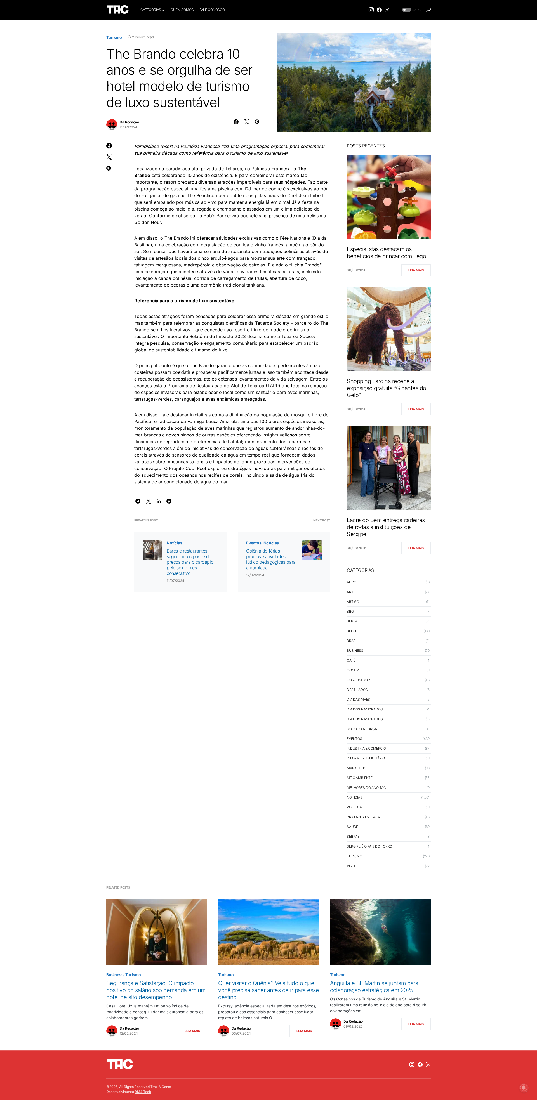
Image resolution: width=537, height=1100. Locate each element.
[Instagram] (371, 9)
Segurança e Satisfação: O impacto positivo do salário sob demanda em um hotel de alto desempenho (156, 990)
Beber (352, 621)
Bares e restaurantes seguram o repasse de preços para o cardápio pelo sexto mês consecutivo (190, 562)
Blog (351, 631)
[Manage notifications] (523, 1087)
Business (355, 650)
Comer (353, 670)
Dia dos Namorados (365, 709)
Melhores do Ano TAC (366, 787)
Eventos (254, 542)
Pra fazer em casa (363, 817)
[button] (411, 10)
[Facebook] (379, 9)
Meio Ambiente (360, 778)
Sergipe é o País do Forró (369, 846)
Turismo (114, 37)
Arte (351, 592)
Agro (351, 582)
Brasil (352, 641)
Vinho (352, 866)
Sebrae (353, 836)
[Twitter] (387, 9)
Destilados (357, 690)
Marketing (356, 768)
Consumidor (358, 680)
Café (351, 660)
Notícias (174, 542)
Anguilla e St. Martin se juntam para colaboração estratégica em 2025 (374, 986)
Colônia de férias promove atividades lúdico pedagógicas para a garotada (271, 559)
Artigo (353, 601)
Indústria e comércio (366, 748)
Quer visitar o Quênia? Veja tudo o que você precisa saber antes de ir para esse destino (268, 990)
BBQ (350, 611)
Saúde (352, 827)
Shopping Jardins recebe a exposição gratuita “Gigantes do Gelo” (386, 388)
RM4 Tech (143, 1092)
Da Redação (129, 122)
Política (354, 807)
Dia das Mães (358, 699)
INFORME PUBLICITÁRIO (366, 758)
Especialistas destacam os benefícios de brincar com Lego (386, 252)
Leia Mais (416, 270)
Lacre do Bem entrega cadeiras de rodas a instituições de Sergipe (386, 527)
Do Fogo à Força (362, 729)
